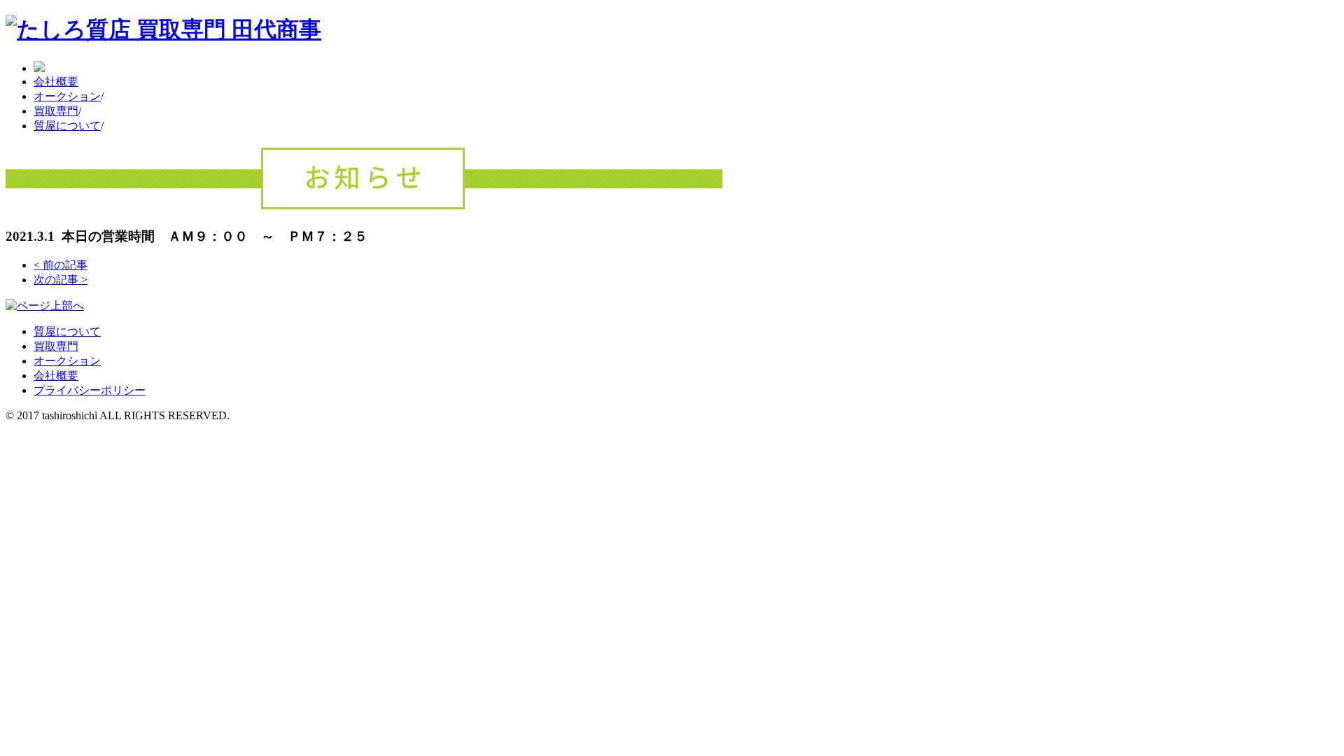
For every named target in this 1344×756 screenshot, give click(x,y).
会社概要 (56, 82)
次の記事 (61, 280)
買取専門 (56, 111)
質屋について (67, 126)
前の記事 (61, 265)
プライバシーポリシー (90, 390)
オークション (67, 96)
